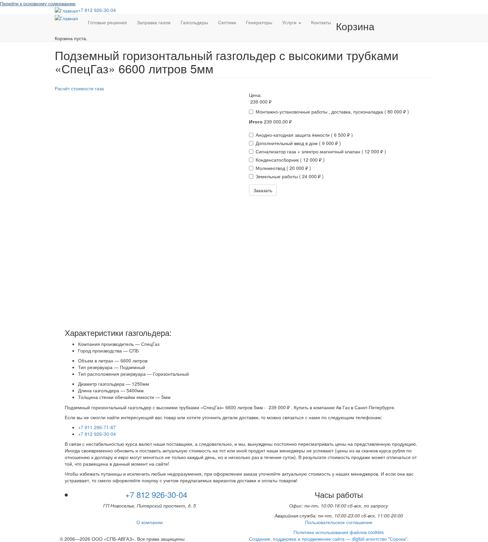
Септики (227, 22)
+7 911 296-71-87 (97, 427)
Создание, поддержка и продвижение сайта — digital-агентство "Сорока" (328, 538)
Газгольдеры (194, 22)
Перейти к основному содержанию (38, 3)
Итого (256, 121)
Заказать (262, 190)
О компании (149, 522)
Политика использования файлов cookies (338, 532)
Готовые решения (107, 22)
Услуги (290, 22)
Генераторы (259, 22)
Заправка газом (154, 22)
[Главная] (66, 10)
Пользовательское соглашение (338, 522)
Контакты (321, 22)
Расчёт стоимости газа (79, 88)
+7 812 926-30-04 (97, 10)
